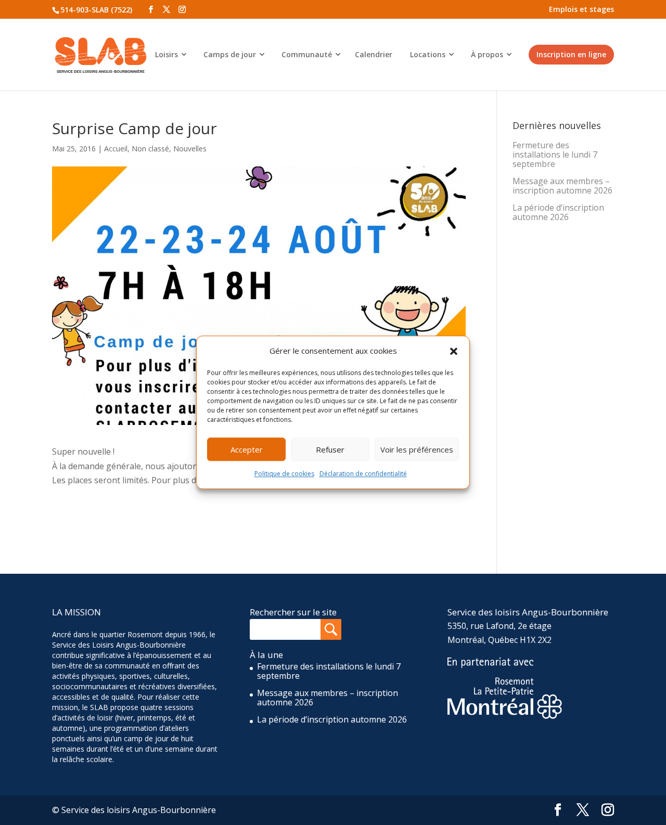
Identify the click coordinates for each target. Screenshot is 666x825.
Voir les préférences (416, 449)
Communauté (306, 54)
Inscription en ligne (571, 54)
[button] (454, 351)
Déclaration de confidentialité (363, 474)
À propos (487, 54)
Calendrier (373, 54)
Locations (427, 54)
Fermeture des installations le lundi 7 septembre (555, 154)
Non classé (150, 148)
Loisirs (166, 54)
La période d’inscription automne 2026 (558, 212)
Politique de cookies (284, 474)
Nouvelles (190, 148)
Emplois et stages (581, 9)
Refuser (330, 449)
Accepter (246, 449)
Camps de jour (229, 54)
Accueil (115, 148)
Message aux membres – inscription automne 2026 (562, 185)
